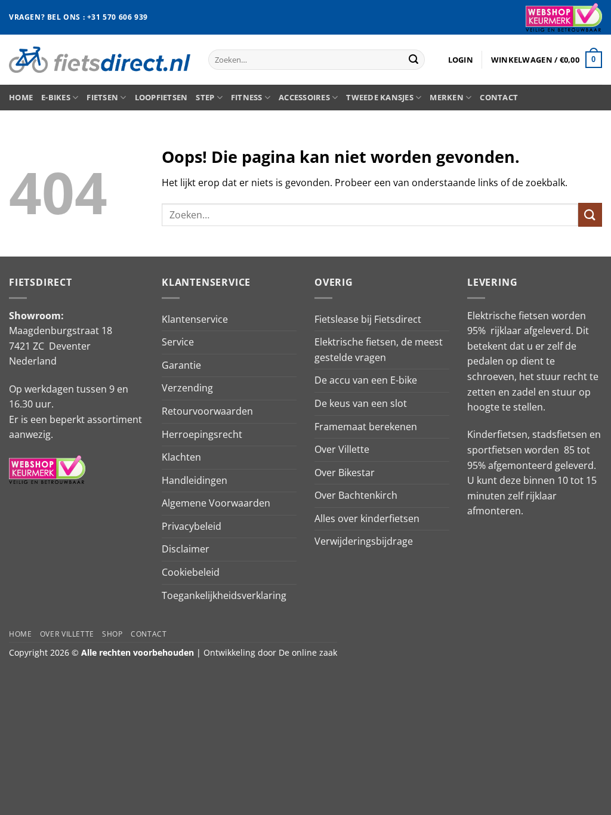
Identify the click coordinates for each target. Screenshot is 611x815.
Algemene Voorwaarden (216, 503)
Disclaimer (185, 548)
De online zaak (308, 652)
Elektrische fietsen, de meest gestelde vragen (378, 349)
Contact (499, 97)
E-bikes (55, 97)
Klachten (181, 457)
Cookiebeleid (191, 572)
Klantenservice (195, 319)
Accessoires (304, 97)
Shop (112, 634)
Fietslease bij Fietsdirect (367, 319)
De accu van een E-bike (365, 380)
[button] (460, 60)
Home (21, 97)
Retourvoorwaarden (207, 411)
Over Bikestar (344, 472)
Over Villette (341, 449)
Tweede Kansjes (379, 97)
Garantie (181, 365)
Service (178, 341)
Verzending (187, 387)
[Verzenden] (413, 60)
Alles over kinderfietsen (366, 518)
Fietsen (102, 97)
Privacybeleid (191, 526)
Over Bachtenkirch (355, 495)
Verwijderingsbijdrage (363, 541)
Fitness (247, 97)
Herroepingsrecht (202, 434)
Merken (447, 97)
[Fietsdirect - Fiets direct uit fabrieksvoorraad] (99, 59)
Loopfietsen (161, 97)
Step (205, 97)
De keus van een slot (360, 403)
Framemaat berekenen (365, 426)
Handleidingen (194, 480)
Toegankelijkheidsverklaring (224, 595)
